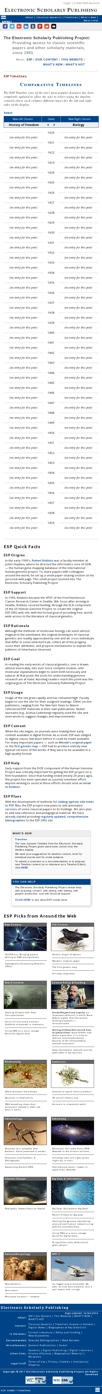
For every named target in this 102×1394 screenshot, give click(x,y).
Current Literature (40, 1332)
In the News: (18, 1333)
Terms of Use (37, 1361)
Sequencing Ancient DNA (19, 1167)
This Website (63, 1316)
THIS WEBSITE (72, 59)
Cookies (65, 1361)
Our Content (44, 1316)
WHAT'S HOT (75, 64)
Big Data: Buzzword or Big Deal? (70, 1209)
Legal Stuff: (19, 1363)
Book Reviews (70, 1340)
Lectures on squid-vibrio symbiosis (72, 1092)
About (30, 17)
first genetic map (26, 746)
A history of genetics (63, 974)
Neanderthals (13, 1284)
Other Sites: (18, 1353)
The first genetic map (64, 967)
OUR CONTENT (46, 59)
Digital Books (37, 1327)
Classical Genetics (49, 17)
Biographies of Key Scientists (67, 1327)
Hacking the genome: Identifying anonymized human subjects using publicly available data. (73, 1224)
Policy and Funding (68, 1332)
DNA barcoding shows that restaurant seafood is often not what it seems (23, 1107)
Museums (34, 1356)
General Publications (42, 1345)
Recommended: (16, 1340)
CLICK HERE (23, 899)
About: (22, 1317)
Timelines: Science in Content (74, 1324)
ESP (30, 59)
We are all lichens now (65, 1098)
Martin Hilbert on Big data (67, 1215)
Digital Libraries (81, 1350)
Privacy (53, 1361)
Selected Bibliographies (44, 1340)
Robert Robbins (43, 560)
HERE (24, 867)
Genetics (34, 1350)
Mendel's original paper (75, 742)
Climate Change (15, 1179)
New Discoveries (39, 1335)
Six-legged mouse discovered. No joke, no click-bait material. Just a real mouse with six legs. (72, 1287)
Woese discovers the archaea (21, 1092)
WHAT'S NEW (53, 64)
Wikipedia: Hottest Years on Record (25, 1209)
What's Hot (91, 20)
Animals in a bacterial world (69, 1104)
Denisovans (11, 1290)
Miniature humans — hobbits (22, 1297)
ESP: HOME (8, 1390)
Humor (63, 1345)
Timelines (71, 17)
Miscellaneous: (16, 1345)
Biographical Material (68, 1353)
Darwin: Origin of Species (66, 954)
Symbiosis (59, 1062)
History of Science (40, 1353)
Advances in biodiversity (19, 1098)
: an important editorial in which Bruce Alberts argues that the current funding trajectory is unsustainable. (72, 1018)
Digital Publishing (55, 1350)
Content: (21, 1325)
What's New (89, 17)
